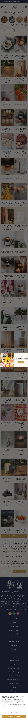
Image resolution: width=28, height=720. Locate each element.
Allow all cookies (14, 716)
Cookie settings (14, 712)
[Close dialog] (27, 353)
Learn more (7, 707)
